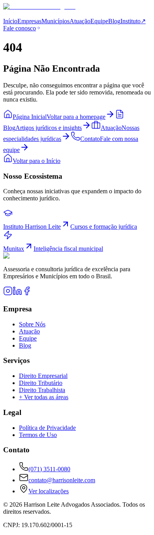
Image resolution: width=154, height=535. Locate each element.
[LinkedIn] (17, 293)
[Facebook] (27, 293)
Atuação (79, 21)
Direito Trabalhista (42, 390)
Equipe (99, 21)
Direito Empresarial (43, 375)
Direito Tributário (40, 382)
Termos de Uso (38, 434)
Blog (114, 21)
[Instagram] (8, 293)
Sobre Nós (32, 324)
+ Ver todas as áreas (43, 397)
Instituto (133, 21)
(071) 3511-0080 (49, 469)
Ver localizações (48, 491)
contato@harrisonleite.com (61, 480)
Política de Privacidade (47, 427)
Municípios (55, 21)
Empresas (29, 21)
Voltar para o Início (36, 160)
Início (10, 21)
